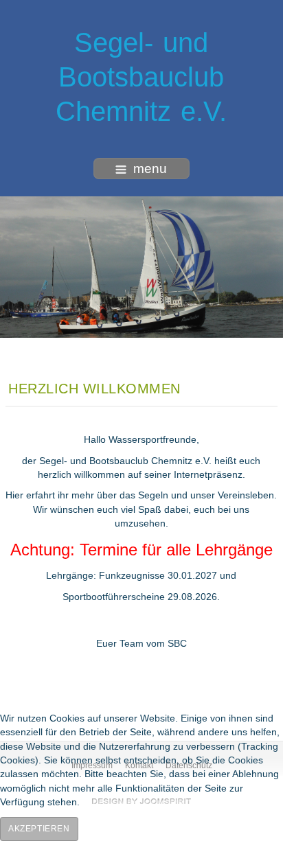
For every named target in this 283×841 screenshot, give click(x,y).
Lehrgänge (234, 549)
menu (150, 168)
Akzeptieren (39, 828)
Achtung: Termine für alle (103, 549)
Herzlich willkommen (94, 388)
